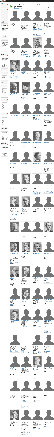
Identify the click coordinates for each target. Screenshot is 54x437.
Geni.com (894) (4, 22)
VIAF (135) (3, 21)
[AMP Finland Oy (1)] (4, 65)
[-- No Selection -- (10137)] (4, 28)
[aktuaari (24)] (4, 33)
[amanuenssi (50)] (4, 35)
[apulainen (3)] (4, 46)
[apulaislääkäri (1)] (4, 47)
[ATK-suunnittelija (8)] (4, 31)
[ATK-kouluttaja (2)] (4, 29)
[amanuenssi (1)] (4, 45)
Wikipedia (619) (4, 11)
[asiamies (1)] (4, 49)
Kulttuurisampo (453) (5, 15)
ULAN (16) (3, 20)
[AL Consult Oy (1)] (4, 64)
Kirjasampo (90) (4, 14)
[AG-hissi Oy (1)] (4, 62)
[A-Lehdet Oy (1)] (4, 60)
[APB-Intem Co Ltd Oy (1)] (4, 66)
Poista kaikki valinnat (3, 3)
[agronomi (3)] (4, 43)
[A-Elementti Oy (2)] (4, 59)
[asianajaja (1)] (4, 50)
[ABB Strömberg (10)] (4, 61)
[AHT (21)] (4, 63)
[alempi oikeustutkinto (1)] (4, 34)
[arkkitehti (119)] (4, 48)
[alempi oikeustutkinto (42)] (4, 44)
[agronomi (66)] (4, 32)
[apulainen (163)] (4, 36)
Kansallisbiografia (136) (4, 13)
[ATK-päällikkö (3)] (4, 30)
